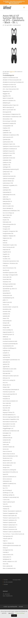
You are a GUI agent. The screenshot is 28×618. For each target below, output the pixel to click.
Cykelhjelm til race (7, 153)
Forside (6, 579)
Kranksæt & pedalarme (8, 341)
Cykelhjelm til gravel (8, 151)
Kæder (4, 318)
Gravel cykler (6, 277)
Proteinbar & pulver (8, 391)
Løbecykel (5, 362)
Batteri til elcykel (7, 98)
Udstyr (4, 547)
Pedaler (5, 387)
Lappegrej (5, 355)
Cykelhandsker (6, 142)
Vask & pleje (6, 557)
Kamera (5, 304)
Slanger (5, 467)
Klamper (5, 323)
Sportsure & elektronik (8, 476)
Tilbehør (5, 508)
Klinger (4, 327)
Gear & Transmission (8, 268)
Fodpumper (6, 249)
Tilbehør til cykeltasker (8, 527)
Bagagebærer (6, 91)
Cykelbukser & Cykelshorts (9, 135)
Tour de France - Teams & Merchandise (13, 534)
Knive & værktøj (7, 330)
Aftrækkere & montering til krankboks (12, 82)
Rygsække (5, 435)
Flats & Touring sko (7, 247)
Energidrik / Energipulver (9, 231)
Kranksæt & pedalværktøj (9, 343)
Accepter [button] (14, 615)
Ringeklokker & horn (8, 426)
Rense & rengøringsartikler (9, 417)
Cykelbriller (6, 132)
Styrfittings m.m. (7, 492)
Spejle (4, 474)
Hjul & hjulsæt (6, 286)
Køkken (4, 336)
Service (4, 449)
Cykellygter (5, 167)
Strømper (5, 485)
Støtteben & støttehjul (8, 483)
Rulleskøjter (6, 433)
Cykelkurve (5, 162)
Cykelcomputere (7, 137)
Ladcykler (5, 352)
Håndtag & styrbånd (8, 284)
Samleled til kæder (7, 446)
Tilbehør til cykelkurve (8, 522)
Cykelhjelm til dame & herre (10, 146)
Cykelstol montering (8, 178)
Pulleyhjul (5, 396)
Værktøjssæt (6, 559)
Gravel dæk (5, 279)
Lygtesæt (5, 366)
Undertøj (5, 552)
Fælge (4, 240)
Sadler (4, 444)
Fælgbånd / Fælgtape (8, 236)
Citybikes (5, 128)
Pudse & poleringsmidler (9, 394)
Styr (4, 488)
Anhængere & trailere (8, 84)
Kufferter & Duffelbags (8, 348)
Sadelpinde (6, 440)
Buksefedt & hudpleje (8, 123)
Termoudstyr (6, 506)
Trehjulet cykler (7, 538)
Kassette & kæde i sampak (9, 307)
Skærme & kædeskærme (9, 456)
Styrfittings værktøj (7, 495)
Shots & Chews (6, 451)
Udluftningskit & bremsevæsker (11, 545)
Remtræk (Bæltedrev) (8, 414)
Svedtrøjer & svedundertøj (9, 497)
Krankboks (5, 339)
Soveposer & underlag (8, 469)
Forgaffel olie (6, 252)
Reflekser (5, 410)
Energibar (5, 229)
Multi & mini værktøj (8, 380)
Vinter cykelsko (6, 566)
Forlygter (5, 256)
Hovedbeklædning (7, 297)
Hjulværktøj (6, 293)
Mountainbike (6, 371)
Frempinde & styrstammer (9, 261)
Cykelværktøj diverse (8, 194)
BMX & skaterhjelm (7, 107)
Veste (4, 563)
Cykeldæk (5, 139)
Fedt (4, 242)
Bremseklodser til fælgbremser (10, 114)
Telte (4, 504)
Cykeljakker (5, 160)
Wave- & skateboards (8, 568)
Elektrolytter (6, 222)
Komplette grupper (7, 334)
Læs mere (11, 613)
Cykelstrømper (6, 183)
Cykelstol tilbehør (7, 180)
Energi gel (5, 226)
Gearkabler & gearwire (8, 272)
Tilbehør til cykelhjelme (8, 520)
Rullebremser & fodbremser (10, 430)
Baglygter (5, 93)
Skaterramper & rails (8, 453)
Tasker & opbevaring (8, 502)
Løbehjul (5, 364)
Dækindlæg (5, 199)
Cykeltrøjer (5, 190)
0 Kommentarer (17, 25)
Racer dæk (5, 403)
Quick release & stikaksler (9, 401)
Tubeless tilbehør (7, 543)
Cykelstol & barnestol (8, 176)
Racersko (5, 408)
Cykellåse (5, 164)
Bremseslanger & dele (8, 121)
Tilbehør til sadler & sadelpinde (11, 531)
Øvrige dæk (6, 385)
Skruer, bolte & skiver (8, 463)
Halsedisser (6, 281)
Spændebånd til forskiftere (9, 472)
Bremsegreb (6, 112)
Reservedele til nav (7, 424)
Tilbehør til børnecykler (8, 515)
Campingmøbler (7, 125)
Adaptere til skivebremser (9, 77)
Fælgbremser (6, 238)
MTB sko (5, 378)
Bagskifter (5, 96)
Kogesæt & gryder (7, 332)
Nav (4, 382)
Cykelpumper (6, 171)
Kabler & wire (6, 302)
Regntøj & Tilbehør (7, 412)
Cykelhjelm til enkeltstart (9, 148)
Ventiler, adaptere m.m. (9, 561)
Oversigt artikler (17, 579)
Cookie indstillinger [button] (20, 613)
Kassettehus (6, 309)
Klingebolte (6, 325)
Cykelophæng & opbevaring (10, 169)
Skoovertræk (6, 460)
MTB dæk (5, 373)
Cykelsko (5, 174)
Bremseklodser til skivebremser (11, 116)
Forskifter (5, 258)
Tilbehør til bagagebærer (9, 513)
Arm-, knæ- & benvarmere (9, 89)
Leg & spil (5, 357)
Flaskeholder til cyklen (8, 245)
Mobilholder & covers (8, 369)
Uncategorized (6, 550)
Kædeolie (5, 316)
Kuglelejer (5, 350)
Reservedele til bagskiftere (9, 419)
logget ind (12, 71)
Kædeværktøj (6, 320)
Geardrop (5, 270)
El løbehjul (5, 217)
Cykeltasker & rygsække (8, 185)
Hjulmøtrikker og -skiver (9, 288)
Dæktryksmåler (6, 201)
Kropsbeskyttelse (7, 346)
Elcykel (4, 219)
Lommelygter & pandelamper (10, 359)
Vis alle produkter (8, 582)
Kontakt (6, 584)
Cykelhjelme (6, 155)
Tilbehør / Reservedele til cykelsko (11, 511)
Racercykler (6, 405)
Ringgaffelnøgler (7, 428)
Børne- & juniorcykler (8, 109)
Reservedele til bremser (9, 421)
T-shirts (5, 499)
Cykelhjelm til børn (7, 144)
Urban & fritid (6, 554)
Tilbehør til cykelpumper (9, 525)
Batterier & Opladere (8, 100)
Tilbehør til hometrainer (9, 529)
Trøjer (4, 541)
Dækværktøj (6, 203)
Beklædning (6, 103)
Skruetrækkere (6, 465)
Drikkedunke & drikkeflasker (10, 210)
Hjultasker (5, 291)
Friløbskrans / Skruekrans (9, 263)
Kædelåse (5, 313)
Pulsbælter (5, 398)
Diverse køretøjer (7, 208)
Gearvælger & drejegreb (9, 275)
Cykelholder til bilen (8, 158)
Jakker (4, 300)
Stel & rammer (6, 479)
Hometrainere (6, 295)
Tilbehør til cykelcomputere (10, 518)
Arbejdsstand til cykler (8, 86)
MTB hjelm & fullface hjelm (9, 375)
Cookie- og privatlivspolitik (10, 606)
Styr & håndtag (6, 490)
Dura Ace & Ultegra (7, 213)
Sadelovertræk (6, 437)
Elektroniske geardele (8, 224)
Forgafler (5, 254)
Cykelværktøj (6, 192)
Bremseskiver (6, 119)
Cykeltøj (5, 187)
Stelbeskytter (6, 481)
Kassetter (5, 311)
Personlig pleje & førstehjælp (10, 389)
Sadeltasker (6, 442)
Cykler (4, 197)
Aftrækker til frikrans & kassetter (11, 80)
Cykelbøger (5, 130)
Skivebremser (6, 458)
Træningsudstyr (7, 536)
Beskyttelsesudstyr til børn (9, 105)
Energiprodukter (7, 233)
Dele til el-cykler (7, 206)
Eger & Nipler (6, 215)
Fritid (4, 265)
